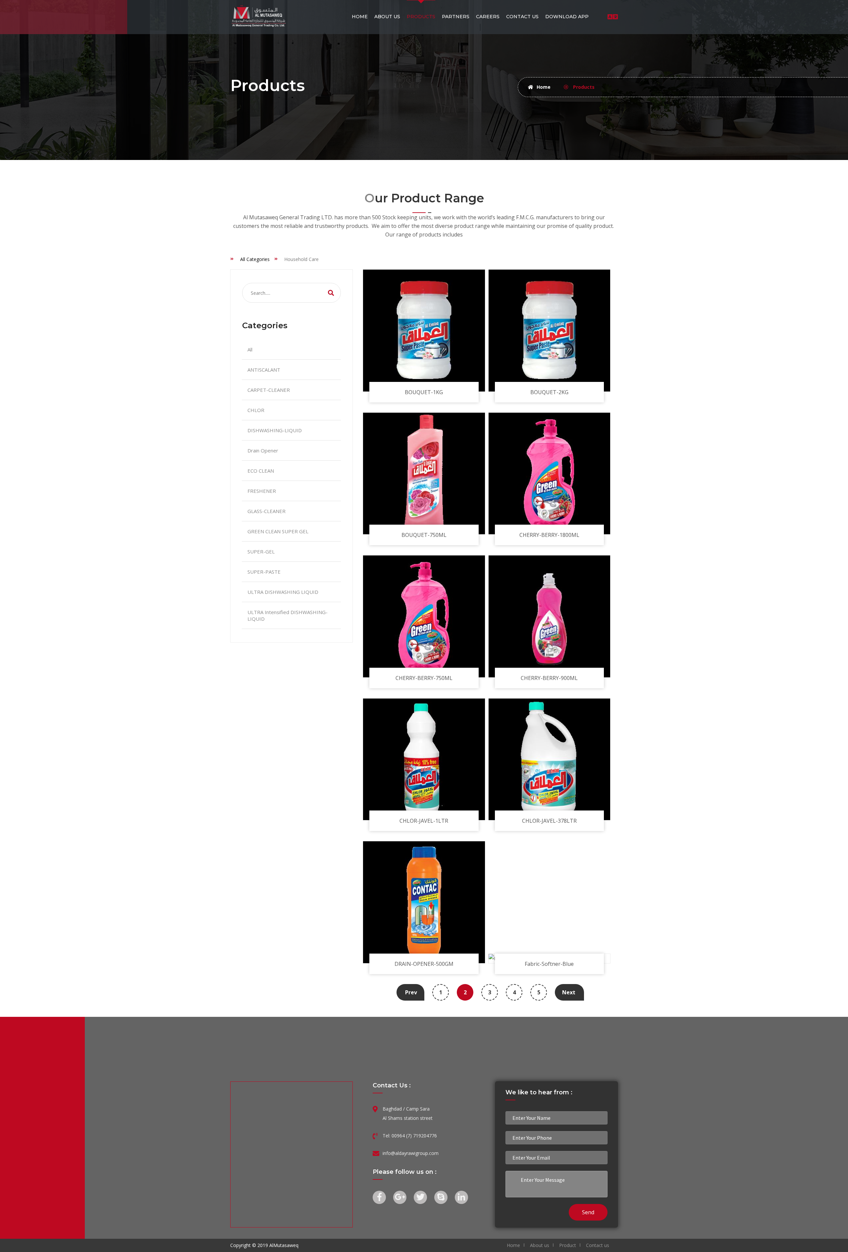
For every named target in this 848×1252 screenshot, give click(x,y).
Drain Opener (262, 450)
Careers (488, 17)
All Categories (255, 259)
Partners (455, 17)
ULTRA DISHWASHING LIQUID (282, 592)
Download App (567, 17)
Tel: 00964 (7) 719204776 (410, 1135)
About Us (387, 17)
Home (360, 17)
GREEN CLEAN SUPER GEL (277, 531)
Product (567, 1245)
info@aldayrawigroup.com (411, 1153)
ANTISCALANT (263, 369)
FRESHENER (261, 491)
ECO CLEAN (260, 470)
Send (588, 1212)
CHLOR (255, 410)
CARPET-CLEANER (268, 390)
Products (421, 17)
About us (539, 1245)
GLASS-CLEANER (266, 511)
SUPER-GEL (261, 551)
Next (569, 992)
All (249, 349)
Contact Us (522, 17)
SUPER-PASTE (264, 571)
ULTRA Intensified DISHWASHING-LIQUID (287, 615)
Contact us (597, 1245)
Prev (410, 992)
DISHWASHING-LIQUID (274, 430)
